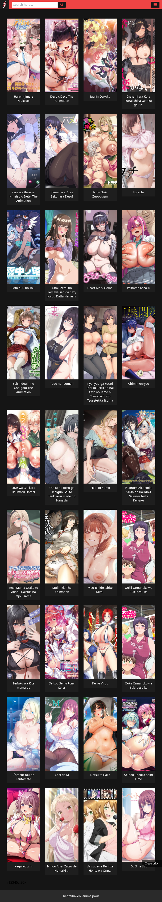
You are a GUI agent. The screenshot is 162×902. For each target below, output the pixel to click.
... (19, 882)
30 (22, 882)
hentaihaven (72, 896)
